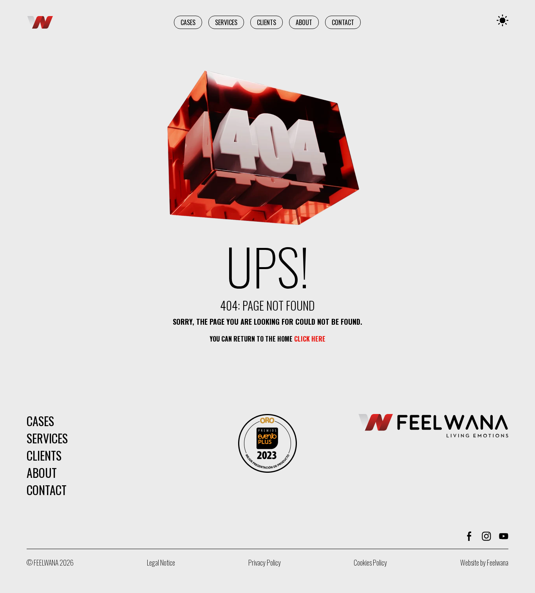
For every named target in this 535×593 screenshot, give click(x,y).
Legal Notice (161, 562)
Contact (343, 22)
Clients (266, 22)
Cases (188, 22)
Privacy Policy (264, 562)
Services (226, 22)
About (304, 22)
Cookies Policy (370, 562)
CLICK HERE (309, 339)
